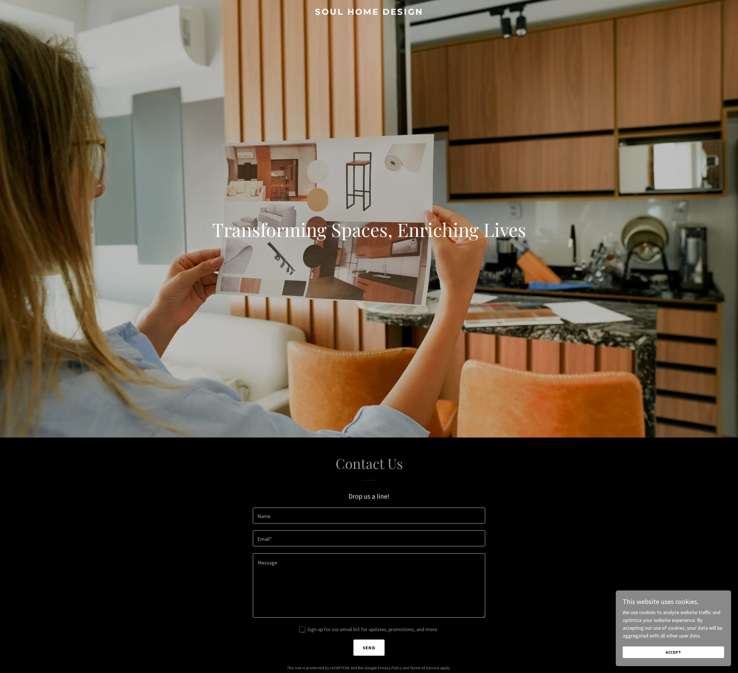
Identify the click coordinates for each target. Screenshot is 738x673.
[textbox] (369, 516)
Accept (673, 652)
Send (369, 647)
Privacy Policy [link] (390, 667)
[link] (369, 13)
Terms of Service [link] (424, 667)
